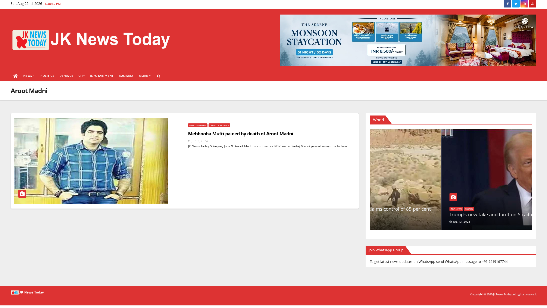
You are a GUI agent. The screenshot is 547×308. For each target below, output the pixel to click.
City (81, 76)
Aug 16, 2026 (391, 222)
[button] (158, 76)
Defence (66, 76)
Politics (47, 76)
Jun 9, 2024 (200, 141)
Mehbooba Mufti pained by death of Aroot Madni (240, 133)
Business (126, 76)
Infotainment (102, 76)
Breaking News (197, 125)
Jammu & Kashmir (219, 125)
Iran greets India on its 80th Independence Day (429, 214)
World (383, 208)
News (27, 76)
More (143, 76)
